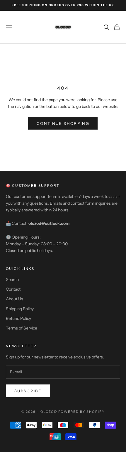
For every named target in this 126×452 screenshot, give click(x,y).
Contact (13, 289)
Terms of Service (21, 328)
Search (12, 279)
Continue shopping (63, 123)
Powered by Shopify (81, 412)
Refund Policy (18, 318)
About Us (14, 298)
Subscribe (27, 391)
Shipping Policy (20, 308)
